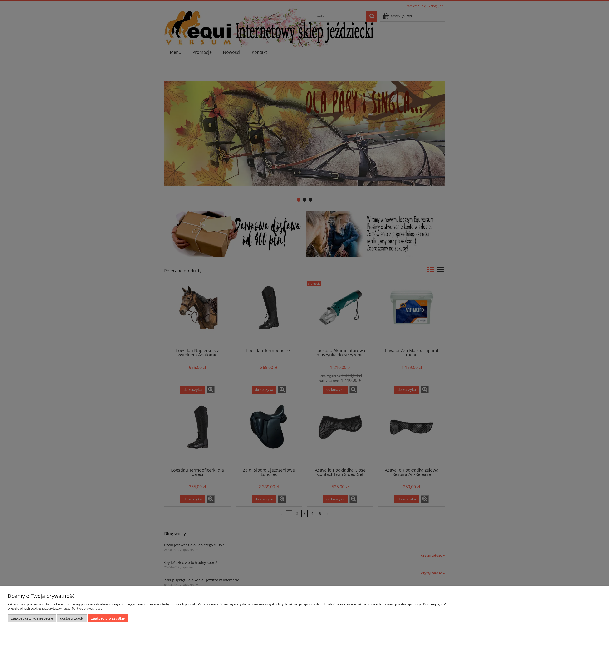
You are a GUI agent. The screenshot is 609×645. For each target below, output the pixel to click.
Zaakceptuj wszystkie (108, 618)
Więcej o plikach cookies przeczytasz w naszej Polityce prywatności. (55, 608)
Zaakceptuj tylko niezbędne (32, 618)
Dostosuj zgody (72, 618)
